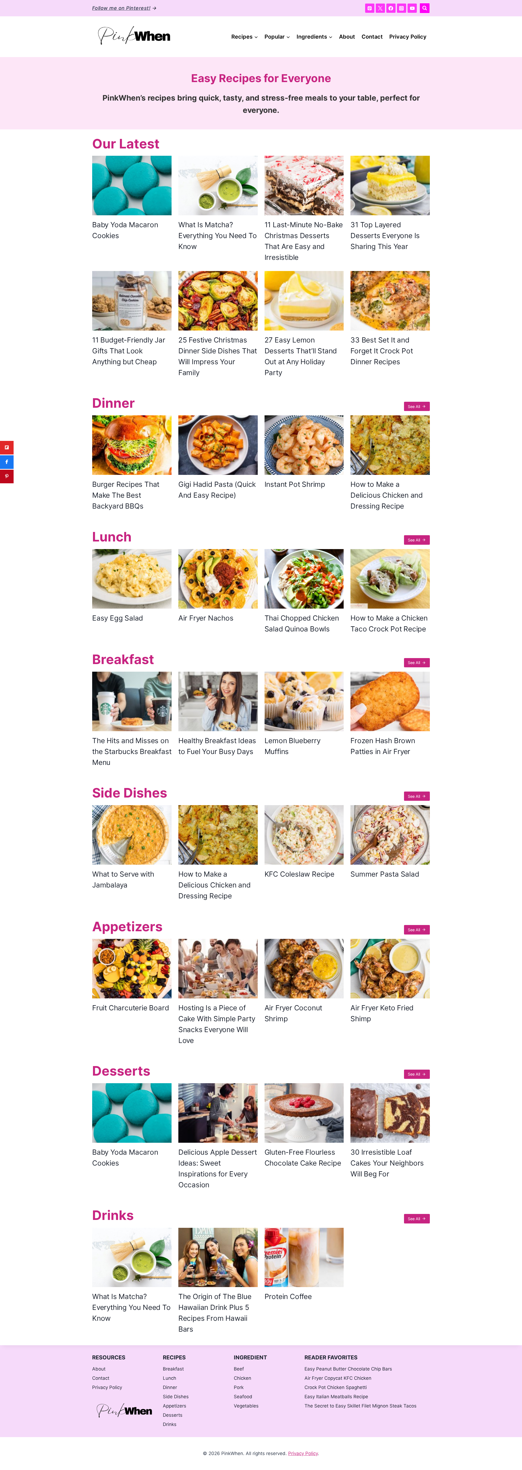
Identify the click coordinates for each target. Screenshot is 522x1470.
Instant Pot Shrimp (295, 484)
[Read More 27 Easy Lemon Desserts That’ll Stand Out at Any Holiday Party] (304, 301)
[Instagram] (401, 8)
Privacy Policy (408, 36)
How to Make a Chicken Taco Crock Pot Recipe (389, 623)
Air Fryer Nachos (206, 618)
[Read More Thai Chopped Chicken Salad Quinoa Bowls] (304, 579)
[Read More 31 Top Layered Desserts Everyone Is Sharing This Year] (390, 185)
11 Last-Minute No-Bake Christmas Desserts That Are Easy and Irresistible (304, 240)
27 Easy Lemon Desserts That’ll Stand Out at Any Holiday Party (301, 356)
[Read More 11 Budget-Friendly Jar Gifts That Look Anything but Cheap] (132, 301)
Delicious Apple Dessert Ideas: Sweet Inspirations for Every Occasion (217, 1168)
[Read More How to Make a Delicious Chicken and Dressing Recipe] (390, 445)
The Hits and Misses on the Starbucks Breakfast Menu (131, 751)
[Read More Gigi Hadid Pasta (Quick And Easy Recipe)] (218, 445)
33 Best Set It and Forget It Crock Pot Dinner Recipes (381, 351)
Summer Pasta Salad (384, 874)
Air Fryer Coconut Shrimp (293, 1013)
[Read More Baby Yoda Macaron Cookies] (132, 185)
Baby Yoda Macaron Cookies (125, 230)
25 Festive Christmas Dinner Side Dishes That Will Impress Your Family (217, 356)
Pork (239, 1387)
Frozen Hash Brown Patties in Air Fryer (382, 746)
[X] (380, 8)
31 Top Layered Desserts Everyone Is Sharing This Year (385, 235)
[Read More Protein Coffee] (304, 1257)
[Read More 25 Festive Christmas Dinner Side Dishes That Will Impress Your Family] (218, 301)
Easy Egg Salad (117, 618)
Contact (372, 36)
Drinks (113, 1215)
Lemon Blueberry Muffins (293, 746)
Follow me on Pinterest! (121, 8)
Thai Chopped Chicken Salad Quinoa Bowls (302, 623)
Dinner (113, 403)
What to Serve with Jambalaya (123, 879)
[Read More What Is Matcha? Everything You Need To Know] (218, 185)
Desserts (121, 1071)
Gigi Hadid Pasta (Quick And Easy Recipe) (217, 489)
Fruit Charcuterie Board (130, 1008)
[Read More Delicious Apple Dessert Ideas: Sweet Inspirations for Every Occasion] (218, 1113)
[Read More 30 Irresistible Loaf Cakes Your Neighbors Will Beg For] (390, 1113)
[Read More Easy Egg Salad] (132, 579)
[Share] (7, 447)
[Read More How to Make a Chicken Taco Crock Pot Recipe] (390, 579)
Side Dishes (129, 793)
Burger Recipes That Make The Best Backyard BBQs (125, 495)
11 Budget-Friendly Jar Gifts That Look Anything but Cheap (128, 351)
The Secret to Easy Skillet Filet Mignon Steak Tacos (360, 1406)
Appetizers (127, 926)
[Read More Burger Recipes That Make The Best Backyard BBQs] (132, 445)
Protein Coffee (288, 1296)
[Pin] (7, 476)
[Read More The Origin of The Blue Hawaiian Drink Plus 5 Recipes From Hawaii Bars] (218, 1257)
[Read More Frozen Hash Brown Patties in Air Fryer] (390, 701)
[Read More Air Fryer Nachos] (218, 579)
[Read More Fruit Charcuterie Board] (132, 968)
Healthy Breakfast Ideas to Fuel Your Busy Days (217, 746)
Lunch (112, 537)
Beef (239, 1369)
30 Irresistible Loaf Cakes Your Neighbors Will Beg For (387, 1163)
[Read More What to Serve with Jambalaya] (132, 835)
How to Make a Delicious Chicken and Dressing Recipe (386, 495)
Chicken (242, 1378)
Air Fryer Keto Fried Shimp (382, 1013)
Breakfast (123, 659)
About (347, 36)
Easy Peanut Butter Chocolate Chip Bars (348, 1369)
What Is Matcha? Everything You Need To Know (217, 235)
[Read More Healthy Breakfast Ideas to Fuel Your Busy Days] (218, 701)
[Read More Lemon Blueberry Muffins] (304, 701)
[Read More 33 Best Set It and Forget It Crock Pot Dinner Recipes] (390, 301)
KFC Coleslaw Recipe (299, 874)
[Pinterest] (369, 8)
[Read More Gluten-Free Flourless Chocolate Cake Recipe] (304, 1113)
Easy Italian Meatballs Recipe (336, 1396)
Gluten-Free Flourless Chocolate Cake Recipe (303, 1157)
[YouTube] (412, 8)
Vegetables (246, 1406)
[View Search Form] (425, 8)
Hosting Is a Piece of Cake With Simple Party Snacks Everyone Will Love (216, 1024)
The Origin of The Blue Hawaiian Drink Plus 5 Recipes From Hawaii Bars (214, 1312)
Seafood (243, 1396)
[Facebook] (391, 8)
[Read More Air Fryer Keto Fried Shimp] (390, 968)
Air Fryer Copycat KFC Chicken (337, 1378)
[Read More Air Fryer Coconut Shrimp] (304, 968)
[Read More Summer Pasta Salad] (390, 835)
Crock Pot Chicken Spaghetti (335, 1387)
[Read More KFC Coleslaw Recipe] (304, 835)
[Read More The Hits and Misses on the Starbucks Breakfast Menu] (132, 701)
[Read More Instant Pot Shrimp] (304, 445)
